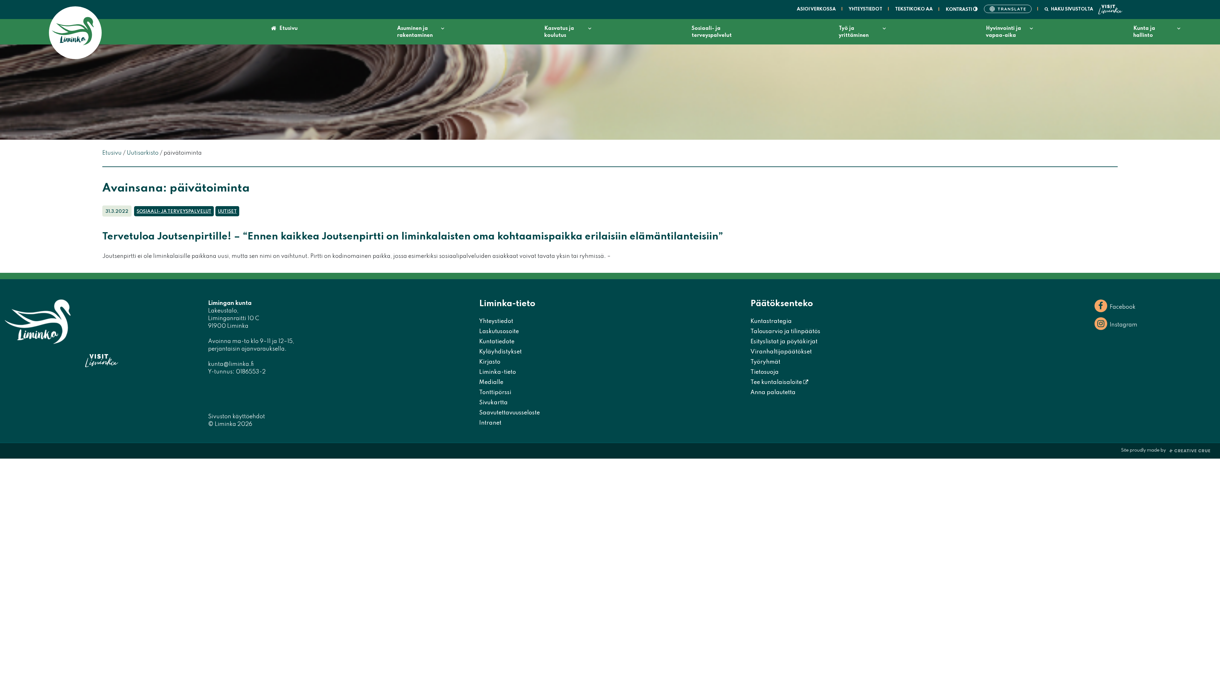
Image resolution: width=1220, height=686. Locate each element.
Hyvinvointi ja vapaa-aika (1003, 32)
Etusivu (288, 28)
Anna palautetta (773, 392)
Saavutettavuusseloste (509, 413)
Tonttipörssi (495, 392)
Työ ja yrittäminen (854, 32)
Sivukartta (493, 403)
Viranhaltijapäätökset (781, 352)
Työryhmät (765, 362)
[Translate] (1008, 9)
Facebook (1122, 307)
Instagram (1123, 325)
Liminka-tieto (497, 372)
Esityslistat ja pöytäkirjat (783, 342)
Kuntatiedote (496, 342)
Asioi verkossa (816, 9)
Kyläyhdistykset (500, 352)
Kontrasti (959, 9)
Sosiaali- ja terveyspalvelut (712, 32)
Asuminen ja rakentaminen (415, 32)
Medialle (491, 382)
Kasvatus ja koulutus (559, 32)
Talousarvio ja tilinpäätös (785, 331)
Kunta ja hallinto (1144, 32)
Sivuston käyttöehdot (236, 417)
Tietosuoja (764, 372)
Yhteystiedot (865, 9)
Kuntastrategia (771, 321)
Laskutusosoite (499, 331)
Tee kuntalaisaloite (776, 382)
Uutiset (227, 211)
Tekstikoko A (914, 9)
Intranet (490, 423)
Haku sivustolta (1072, 9)
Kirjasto (489, 362)
